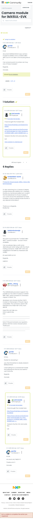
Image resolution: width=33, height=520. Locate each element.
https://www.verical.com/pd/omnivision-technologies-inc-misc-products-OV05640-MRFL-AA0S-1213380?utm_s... (16, 131)
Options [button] (27, 28)
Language (26, 7)
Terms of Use (9, 502)
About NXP (6, 492)
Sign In (30, 2)
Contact (7, 495)
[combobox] (16, 21)
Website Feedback (20, 505)
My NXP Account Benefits (20, 495)
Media (28, 492)
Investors (21, 492)
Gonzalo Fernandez (14, 119)
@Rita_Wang (23, 182)
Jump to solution (10, 39)
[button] (18, 47)
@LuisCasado (14, 182)
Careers (14, 492)
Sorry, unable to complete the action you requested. (14, 515)
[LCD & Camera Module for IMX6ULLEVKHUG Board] (26, 162)
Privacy (3, 502)
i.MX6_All (12, 81)
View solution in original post (13, 142)
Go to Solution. (13, 74)
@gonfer (7, 182)
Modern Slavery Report (26, 502)
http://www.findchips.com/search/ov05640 (16, 125)
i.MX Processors (7, 8)
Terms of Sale (16, 502)
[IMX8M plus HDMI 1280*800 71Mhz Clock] (23, 162)
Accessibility (12, 505)
